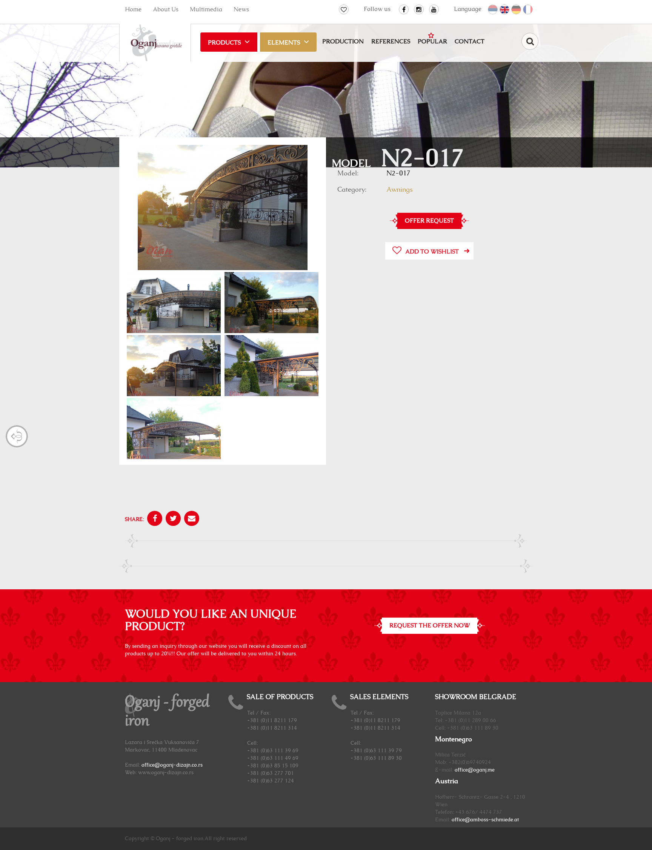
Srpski (493, 10)
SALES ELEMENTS (379, 697)
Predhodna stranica (17, 436)
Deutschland (516, 10)
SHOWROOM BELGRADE (475, 697)
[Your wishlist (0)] (344, 9)
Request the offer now (429, 626)
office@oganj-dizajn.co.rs (172, 765)
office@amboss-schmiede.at (485, 819)
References (390, 41)
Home (133, 9)
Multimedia (206, 9)
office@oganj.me (475, 770)
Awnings (399, 189)
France (528, 10)
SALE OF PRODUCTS (280, 697)
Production (343, 41)
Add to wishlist (432, 252)
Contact (469, 41)
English (505, 10)
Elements (284, 43)
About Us (165, 9)
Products (224, 43)
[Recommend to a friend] (190, 519)
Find (529, 41)
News (241, 9)
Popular (432, 41)
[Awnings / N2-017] (222, 208)
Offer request (429, 221)
